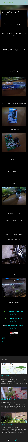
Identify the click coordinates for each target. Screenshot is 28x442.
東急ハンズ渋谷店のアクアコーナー (9, 375)
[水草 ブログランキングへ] (14, 333)
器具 (3, 338)
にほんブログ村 (14, 314)
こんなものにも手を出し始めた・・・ (9, 399)
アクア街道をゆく (8, 2)
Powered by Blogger (15, 440)
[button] (2, 17)
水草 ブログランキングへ (14, 335)
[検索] (26, 2)
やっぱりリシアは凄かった (7, 424)
